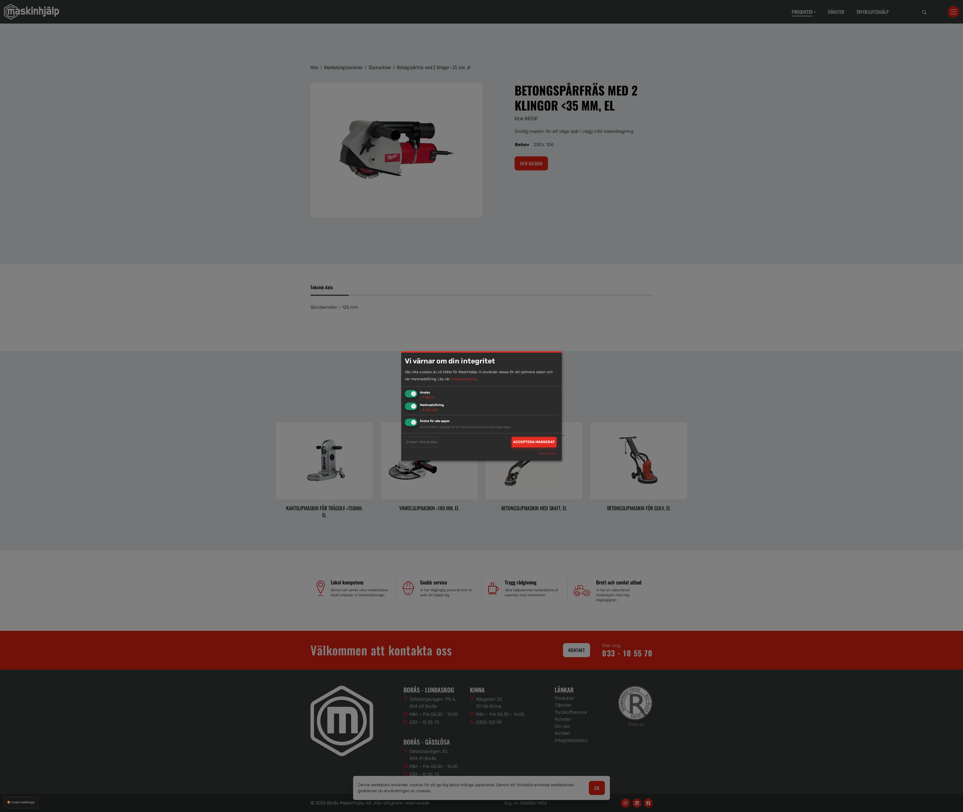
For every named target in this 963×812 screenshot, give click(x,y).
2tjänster (429, 410)
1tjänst (427, 397)
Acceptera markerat (534, 442)
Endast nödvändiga (422, 442)
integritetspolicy (463, 379)
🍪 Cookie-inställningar (21, 802)
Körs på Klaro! (547, 453)
